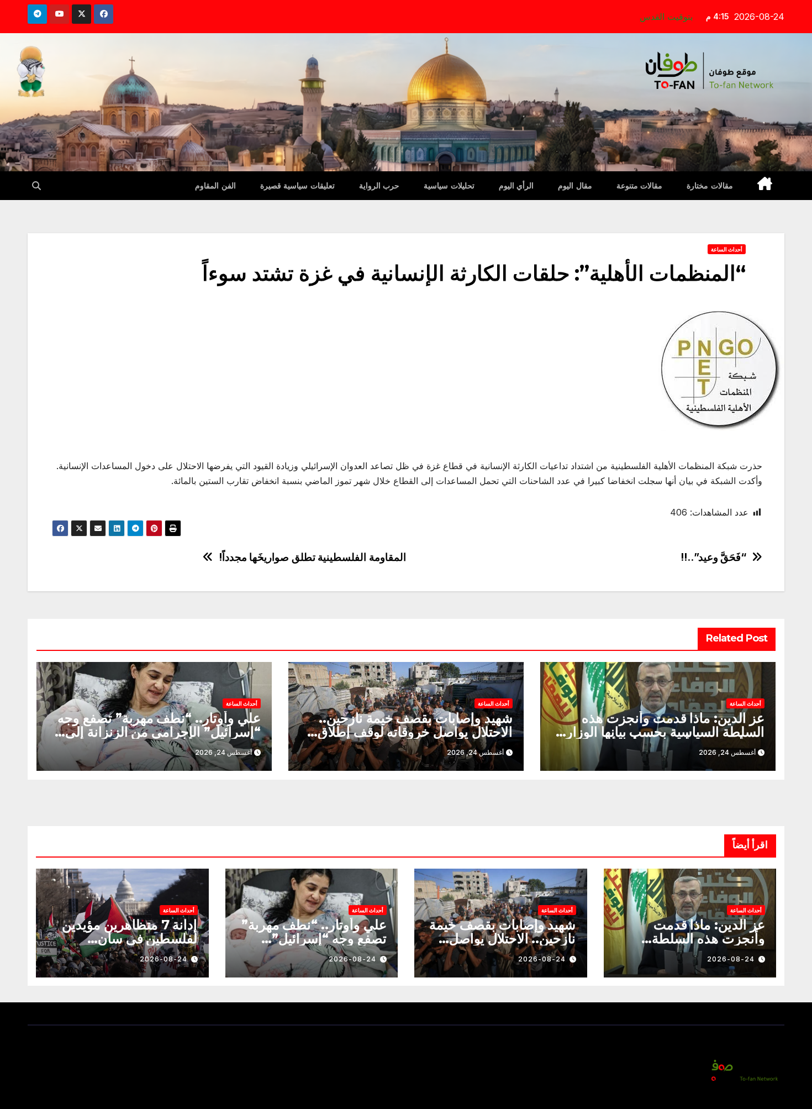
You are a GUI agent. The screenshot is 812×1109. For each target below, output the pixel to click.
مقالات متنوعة (639, 186)
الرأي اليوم (516, 186)
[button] (36, 185)
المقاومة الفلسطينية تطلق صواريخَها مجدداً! (312, 557)
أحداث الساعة (726, 249)
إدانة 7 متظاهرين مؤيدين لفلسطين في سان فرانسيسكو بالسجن (129, 938)
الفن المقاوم (215, 186)
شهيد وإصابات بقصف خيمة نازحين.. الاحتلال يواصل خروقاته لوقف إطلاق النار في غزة (415, 732)
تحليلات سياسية (449, 186)
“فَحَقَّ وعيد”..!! (714, 557)
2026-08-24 (731, 959)
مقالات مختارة (710, 186)
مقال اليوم (575, 186)
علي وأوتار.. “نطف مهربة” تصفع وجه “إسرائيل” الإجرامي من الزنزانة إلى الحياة (159, 732)
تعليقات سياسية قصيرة (297, 186)
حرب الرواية (379, 186)
